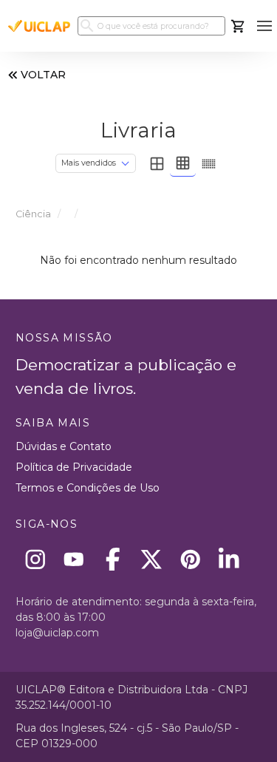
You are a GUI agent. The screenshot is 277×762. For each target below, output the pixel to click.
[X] (151, 559)
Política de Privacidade (74, 467)
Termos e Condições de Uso (88, 487)
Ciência (33, 214)
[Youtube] (74, 559)
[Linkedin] (229, 559)
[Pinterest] (190, 559)
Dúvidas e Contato (64, 446)
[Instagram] (35, 559)
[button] (264, 26)
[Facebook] (112, 559)
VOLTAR (43, 74)
